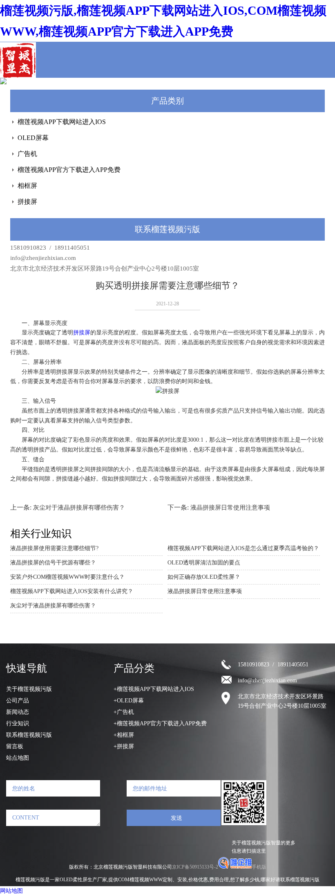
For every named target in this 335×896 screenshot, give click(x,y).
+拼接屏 (124, 746)
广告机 (27, 153)
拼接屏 (27, 201)
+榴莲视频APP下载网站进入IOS (154, 689)
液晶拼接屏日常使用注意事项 (230, 507)
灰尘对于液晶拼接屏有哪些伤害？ (79, 507)
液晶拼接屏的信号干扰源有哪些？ (53, 563)
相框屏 (27, 185)
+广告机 (124, 712)
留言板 (14, 746)
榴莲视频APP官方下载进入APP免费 (69, 169)
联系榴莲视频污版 (29, 735)
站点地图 (17, 758)
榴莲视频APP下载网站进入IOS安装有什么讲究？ (71, 591)
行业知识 (17, 723)
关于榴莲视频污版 (29, 689)
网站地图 (11, 891)
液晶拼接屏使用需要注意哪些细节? (54, 548)
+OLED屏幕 (129, 700)
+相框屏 (124, 735)
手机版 (259, 867)
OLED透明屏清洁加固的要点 (204, 563)
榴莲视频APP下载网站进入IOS (62, 121)
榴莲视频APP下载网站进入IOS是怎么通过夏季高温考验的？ (243, 548)
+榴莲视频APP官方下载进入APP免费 (160, 723)
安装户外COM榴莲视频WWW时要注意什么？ (67, 577)
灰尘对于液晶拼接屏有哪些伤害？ (53, 606)
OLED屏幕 (33, 137)
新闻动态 (17, 712)
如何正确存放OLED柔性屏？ (204, 577)
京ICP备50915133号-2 (195, 867)
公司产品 (17, 700)
